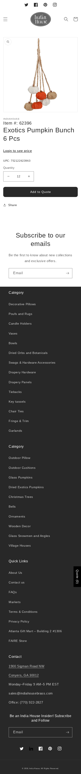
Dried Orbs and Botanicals (28, 353)
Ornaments (17, 516)
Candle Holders (20, 323)
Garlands (15, 430)
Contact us (17, 582)
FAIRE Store (18, 641)
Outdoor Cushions (22, 467)
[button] (5, 19)
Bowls (13, 343)
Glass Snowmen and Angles (29, 536)
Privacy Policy (19, 621)
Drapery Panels (20, 382)
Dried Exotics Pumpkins (26, 487)
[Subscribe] (67, 273)
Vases (13, 333)
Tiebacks (15, 392)
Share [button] (12, 205)
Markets (15, 602)
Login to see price (17, 151)
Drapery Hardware (22, 372)
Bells (12, 506)
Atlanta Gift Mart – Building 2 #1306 (35, 631)
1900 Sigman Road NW (26, 666)
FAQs (13, 592)
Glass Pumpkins (20, 477)
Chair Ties (16, 411)
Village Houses (20, 545)
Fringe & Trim (19, 421)
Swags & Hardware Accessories (32, 362)
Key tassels (17, 401)
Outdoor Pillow (19, 458)
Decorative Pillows (22, 304)
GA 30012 (31, 675)
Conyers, (16, 675)
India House (34, 768)
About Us (15, 572)
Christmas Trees (21, 497)
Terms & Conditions (23, 611)
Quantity (8, 167)
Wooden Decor (20, 526)
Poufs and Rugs (20, 314)
